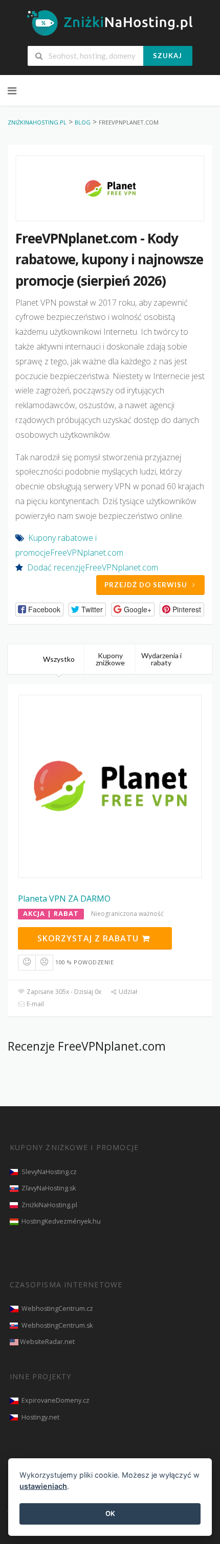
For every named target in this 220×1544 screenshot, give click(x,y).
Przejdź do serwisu (145, 585)
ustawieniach (43, 1486)
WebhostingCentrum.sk (57, 1325)
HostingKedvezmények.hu (61, 1221)
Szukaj (167, 56)
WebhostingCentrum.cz (57, 1308)
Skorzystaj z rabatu (89, 938)
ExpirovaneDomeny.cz (55, 1400)
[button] (39, 609)
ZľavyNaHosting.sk (48, 1188)
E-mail (34, 1004)
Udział (127, 991)
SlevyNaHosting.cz (49, 1171)
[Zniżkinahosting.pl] (110, 22)
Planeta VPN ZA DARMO (64, 898)
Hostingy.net (40, 1417)
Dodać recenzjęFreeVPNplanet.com (92, 567)
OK (110, 1513)
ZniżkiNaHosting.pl (49, 1205)
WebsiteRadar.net (47, 1341)
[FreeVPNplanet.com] (110, 188)
